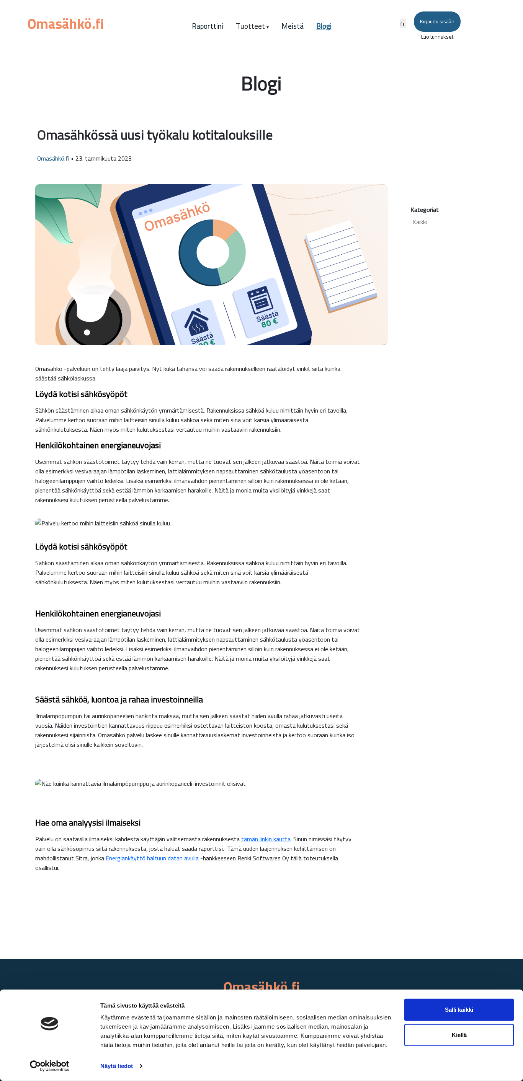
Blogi (324, 26)
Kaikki (419, 221)
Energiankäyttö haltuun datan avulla (152, 858)
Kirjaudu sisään (437, 21)
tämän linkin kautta (266, 839)
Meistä (292, 26)
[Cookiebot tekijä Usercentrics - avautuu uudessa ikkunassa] (49, 1066)
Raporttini (207, 26)
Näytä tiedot (116, 1066)
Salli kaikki (459, 1009)
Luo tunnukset (437, 36)
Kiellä (459, 1034)
